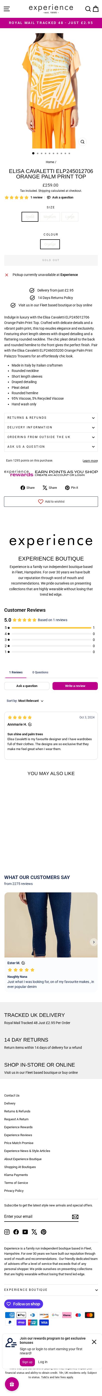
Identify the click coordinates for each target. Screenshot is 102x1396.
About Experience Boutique (23, 1159)
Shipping (44, 191)
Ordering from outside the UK (39, 437)
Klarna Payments (16, 1175)
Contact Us (12, 1095)
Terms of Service (16, 1183)
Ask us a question (26, 446)
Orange (50, 244)
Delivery (9, 1103)
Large (69, 217)
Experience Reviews (18, 1135)
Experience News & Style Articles (27, 1151)
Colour (51, 234)
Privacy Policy (14, 1191)
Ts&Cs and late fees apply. (57, 1377)
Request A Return (16, 1119)
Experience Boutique (26, 1290)
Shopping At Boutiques (20, 1167)
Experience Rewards (18, 1127)
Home (50, 162)
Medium (50, 217)
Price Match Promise (18, 1143)
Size (51, 207)
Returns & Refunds (27, 417)
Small (30, 217)
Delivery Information (29, 427)
